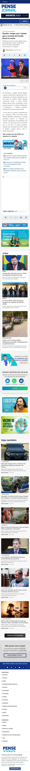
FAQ (3, 738)
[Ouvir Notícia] (5, 88)
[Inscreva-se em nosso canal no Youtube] (19, 667)
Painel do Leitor (7, 728)
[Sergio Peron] (15, 16)
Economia (5, 690)
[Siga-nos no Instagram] (11, 667)
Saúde (4, 712)
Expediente (5, 731)
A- (22, 81)
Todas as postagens (15, 635)
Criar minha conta (14, 655)
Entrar (5, 2)
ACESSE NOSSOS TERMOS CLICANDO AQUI (13, 764)
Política (5, 675)
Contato (5, 741)
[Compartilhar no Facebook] (4, 55)
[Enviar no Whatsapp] (14, 55)
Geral (4, 681)
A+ (27, 81)
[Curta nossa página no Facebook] (7, 667)
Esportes (5, 700)
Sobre (4, 725)
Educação (5, 715)
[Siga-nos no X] (15, 667)
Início (4, 722)
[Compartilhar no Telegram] (20, 55)
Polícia (4, 687)
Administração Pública (9, 684)
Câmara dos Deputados (9, 706)
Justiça (4, 709)
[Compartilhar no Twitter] (9, 55)
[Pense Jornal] (15, 8)
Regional (5, 703)
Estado (4, 696)
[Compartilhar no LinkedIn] (25, 55)
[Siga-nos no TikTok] (23, 667)
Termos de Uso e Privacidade (11, 735)
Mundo (4, 678)
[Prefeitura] (15, 238)
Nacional (5, 693)
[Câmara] (15, 405)
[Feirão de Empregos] (15, 225)
